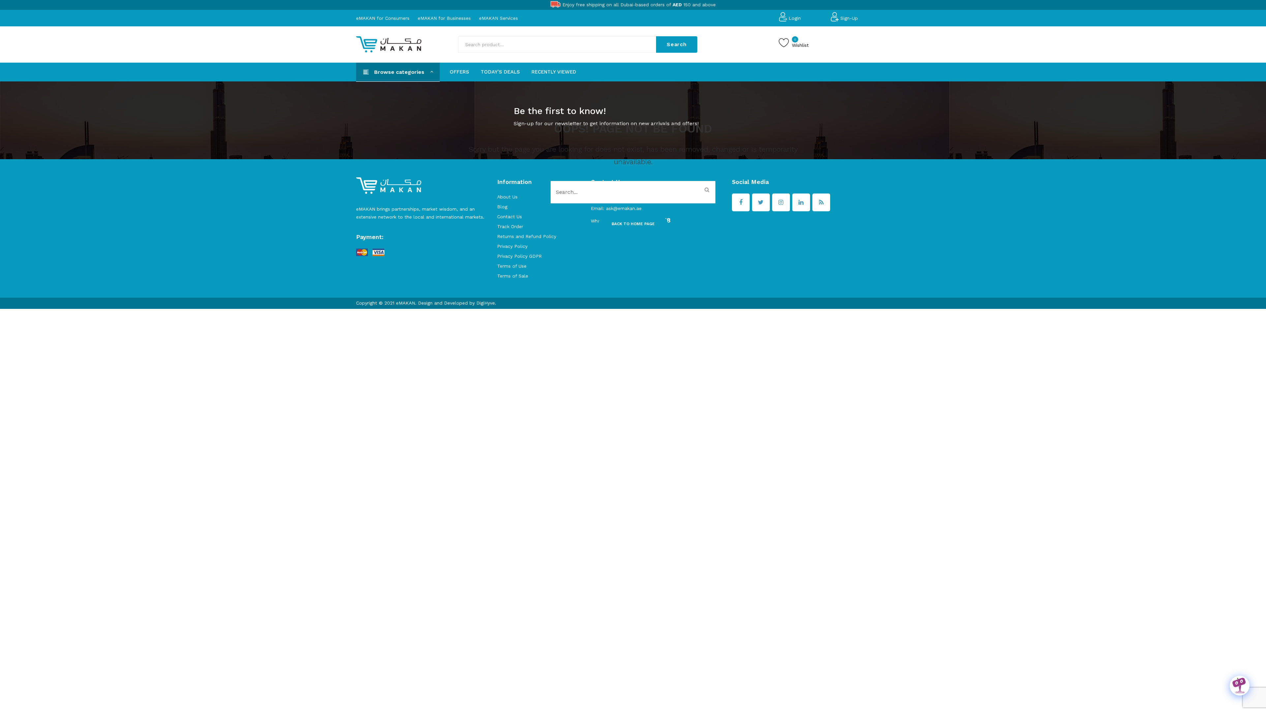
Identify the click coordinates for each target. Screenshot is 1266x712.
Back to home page (633, 224)
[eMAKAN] (388, 43)
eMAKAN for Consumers (382, 17)
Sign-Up (849, 17)
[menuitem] (459, 72)
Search (677, 44)
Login (795, 17)
